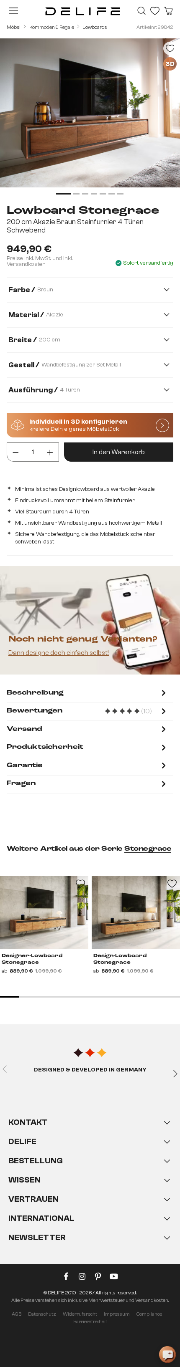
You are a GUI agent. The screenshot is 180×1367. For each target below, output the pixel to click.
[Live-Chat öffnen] (167, 1354)
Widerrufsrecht (80, 1314)
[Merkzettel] (155, 10)
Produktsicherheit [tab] (45, 747)
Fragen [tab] (21, 783)
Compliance (149, 1314)
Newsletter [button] (37, 1237)
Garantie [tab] (25, 765)
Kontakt (28, 1122)
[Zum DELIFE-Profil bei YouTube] (113, 1278)
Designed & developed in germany (90, 1069)
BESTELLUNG (35, 1160)
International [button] (41, 1218)
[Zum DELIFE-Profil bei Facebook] (66, 1278)
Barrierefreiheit (90, 1321)
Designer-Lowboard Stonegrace (32, 959)
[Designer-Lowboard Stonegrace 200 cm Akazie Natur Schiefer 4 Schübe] (44, 912)
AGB (16, 1314)
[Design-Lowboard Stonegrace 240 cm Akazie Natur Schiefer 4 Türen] (136, 912)
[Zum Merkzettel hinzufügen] (170, 48)
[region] (90, 117)
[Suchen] (141, 10)
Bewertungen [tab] (87, 711)
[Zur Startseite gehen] (82, 11)
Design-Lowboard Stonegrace (120, 959)
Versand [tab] (24, 729)
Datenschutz (42, 1314)
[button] (90, 1188)
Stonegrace (147, 849)
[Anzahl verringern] (15, 452)
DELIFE (22, 1141)
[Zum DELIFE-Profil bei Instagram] (82, 1278)
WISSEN (24, 1180)
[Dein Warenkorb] (168, 10)
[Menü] (13, 10)
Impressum (117, 1314)
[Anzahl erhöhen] (50, 452)
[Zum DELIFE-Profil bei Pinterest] (98, 1278)
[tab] (87, 693)
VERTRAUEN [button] (33, 1199)
